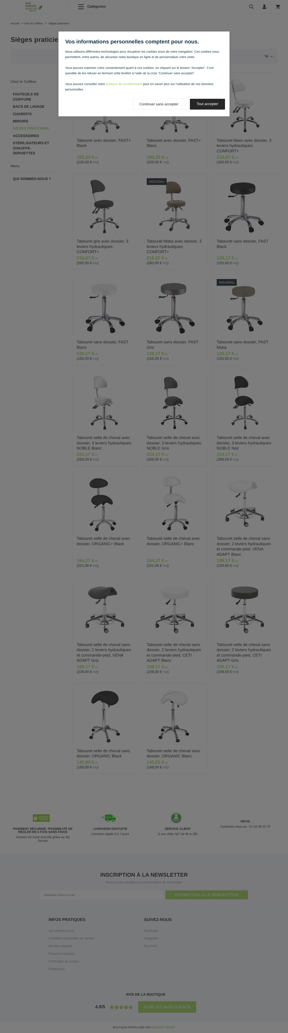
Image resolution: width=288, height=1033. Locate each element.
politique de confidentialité (124, 84)
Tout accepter (207, 104)
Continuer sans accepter (159, 104)
